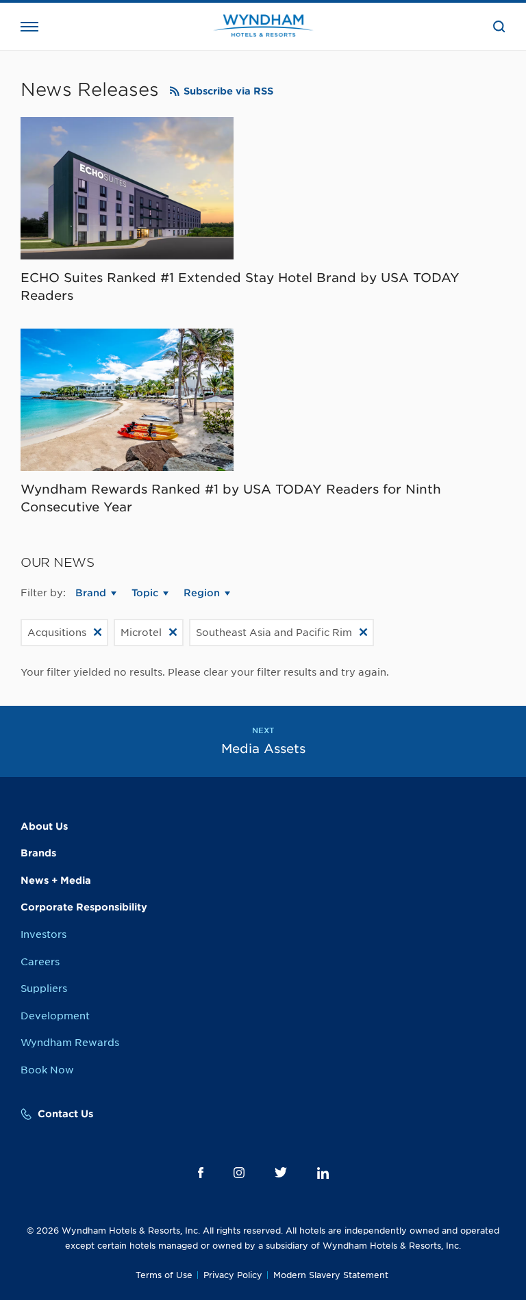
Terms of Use (164, 1275)
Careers (40, 961)
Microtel (141, 632)
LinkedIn (323, 1173)
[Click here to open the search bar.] (499, 27)
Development (55, 1015)
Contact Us (65, 1113)
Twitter (281, 1172)
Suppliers (44, 988)
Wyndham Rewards (70, 1042)
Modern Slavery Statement (330, 1275)
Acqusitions (56, 632)
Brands (38, 852)
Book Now (47, 1070)
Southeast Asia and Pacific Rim (274, 632)
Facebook (200, 1172)
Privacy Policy (232, 1275)
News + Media (56, 880)
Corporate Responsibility (84, 907)
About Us (44, 826)
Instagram (239, 1172)
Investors (43, 934)
